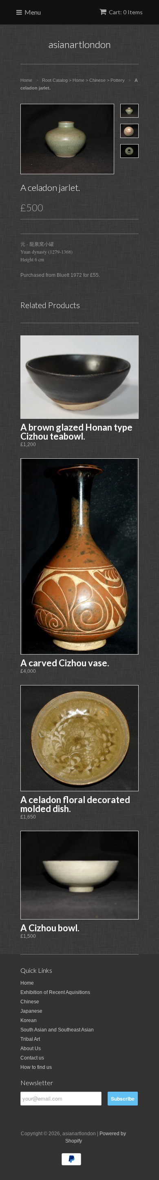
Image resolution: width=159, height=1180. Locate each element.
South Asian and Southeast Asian (57, 1030)
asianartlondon (80, 44)
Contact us (32, 1058)
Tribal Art (30, 1039)
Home (27, 983)
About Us (30, 1048)
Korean (28, 1020)
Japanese (31, 1011)
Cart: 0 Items (126, 12)
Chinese (29, 1002)
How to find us (36, 1067)
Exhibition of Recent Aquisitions (55, 992)
